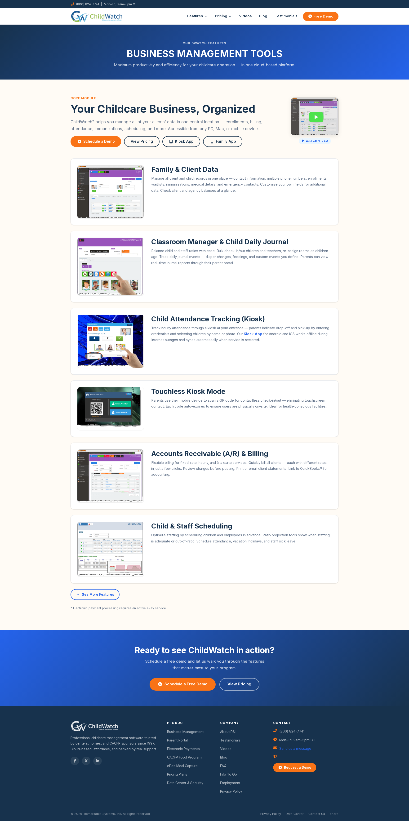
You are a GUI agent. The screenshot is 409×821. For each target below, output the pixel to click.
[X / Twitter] (86, 761)
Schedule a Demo (99, 141)
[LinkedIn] (97, 761)
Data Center (295, 814)
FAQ (223, 766)
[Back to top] (13, 808)
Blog (263, 16)
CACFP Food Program (184, 757)
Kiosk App (184, 141)
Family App (226, 141)
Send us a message (295, 748)
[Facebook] (75, 761)
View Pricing (142, 141)
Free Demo (323, 16)
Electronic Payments (183, 749)
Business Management (185, 732)
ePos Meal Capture (182, 766)
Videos (245, 16)
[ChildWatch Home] (97, 16)
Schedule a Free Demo (186, 684)
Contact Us (316, 814)
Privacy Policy (231, 791)
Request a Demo (297, 767)
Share (334, 814)
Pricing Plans (177, 774)
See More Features (98, 594)
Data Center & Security (185, 783)
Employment (230, 783)
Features (195, 16)
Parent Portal (177, 740)
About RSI (228, 732)
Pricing (221, 16)
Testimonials (286, 16)
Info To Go (228, 774)
